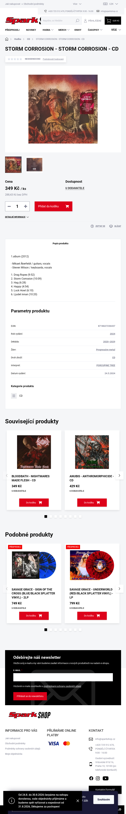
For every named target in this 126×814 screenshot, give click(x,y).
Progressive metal (105, 349)
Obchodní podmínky (34, 4)
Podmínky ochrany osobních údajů (22, 748)
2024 (112, 333)
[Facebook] (91, 777)
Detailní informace (15, 217)
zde (86, 800)
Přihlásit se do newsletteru (30, 696)
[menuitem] (13, 30)
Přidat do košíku (48, 206)
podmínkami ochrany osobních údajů (62, 686)
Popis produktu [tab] (60, 243)
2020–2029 (109, 341)
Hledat (77, 20)
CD (113, 357)
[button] (45, 516)
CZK (111, 4)
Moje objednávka (13, 754)
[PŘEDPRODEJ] (34, 565)
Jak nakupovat (12, 4)
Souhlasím (103, 799)
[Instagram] (97, 777)
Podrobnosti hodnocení (53, 59)
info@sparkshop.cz (105, 739)
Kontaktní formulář (105, 789)
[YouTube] (105, 777)
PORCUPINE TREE (105, 365)
